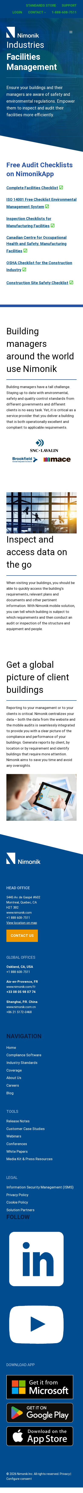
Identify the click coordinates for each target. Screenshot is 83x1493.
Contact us (22, 935)
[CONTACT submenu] (45, 12)
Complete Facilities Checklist (32, 188)
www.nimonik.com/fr (21, 987)
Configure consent (19, 1478)
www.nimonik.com (19, 913)
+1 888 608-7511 (18, 918)
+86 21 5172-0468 (19, 1012)
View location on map (21, 923)
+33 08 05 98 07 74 (21, 992)
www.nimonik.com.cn (21, 1007)
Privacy (65, 1474)
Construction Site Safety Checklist (37, 283)
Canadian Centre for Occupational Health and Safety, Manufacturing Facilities (36, 244)
